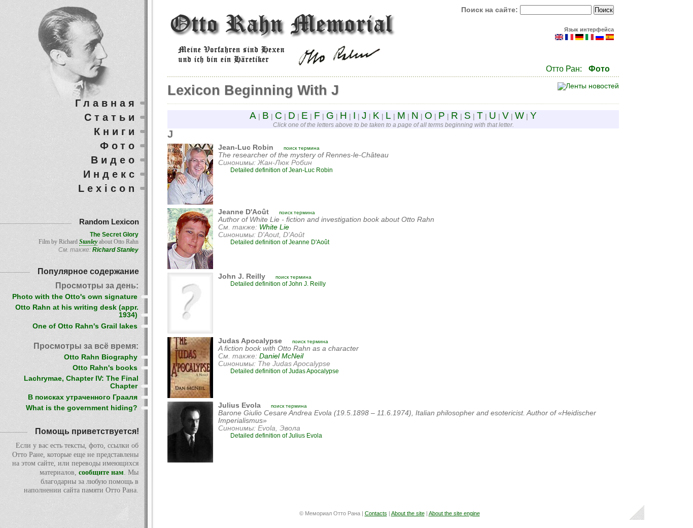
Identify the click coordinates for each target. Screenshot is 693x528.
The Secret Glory (114, 234)
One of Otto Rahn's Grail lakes (84, 326)
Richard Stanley (115, 249)
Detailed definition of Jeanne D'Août (279, 242)
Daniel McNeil (281, 356)
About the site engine (454, 513)
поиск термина (302, 148)
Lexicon (107, 188)
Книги (115, 131)
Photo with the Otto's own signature (74, 297)
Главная (106, 103)
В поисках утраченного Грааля (82, 397)
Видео (114, 160)
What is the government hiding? (81, 408)
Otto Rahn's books (105, 368)
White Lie (274, 227)
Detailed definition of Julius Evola (276, 435)
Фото (599, 68)
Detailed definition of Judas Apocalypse (284, 371)
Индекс (110, 174)
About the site (408, 513)
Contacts (376, 513)
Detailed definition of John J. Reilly (278, 283)
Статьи (110, 117)
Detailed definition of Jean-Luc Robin (281, 170)
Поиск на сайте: (490, 10)
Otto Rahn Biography (100, 357)
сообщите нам (101, 472)
